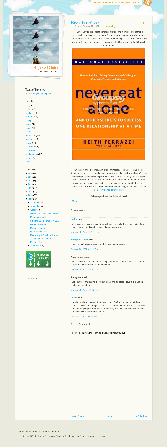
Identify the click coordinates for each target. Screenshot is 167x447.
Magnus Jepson (97, 436)
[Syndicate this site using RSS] (147, 4)
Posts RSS (107, 2)
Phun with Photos (38, 232)
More (74, 201)
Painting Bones (37, 228)
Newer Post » (77, 416)
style (28, 158)
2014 (30, 181)
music (29, 143)
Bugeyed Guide (46, 67)
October (34, 210)
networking (110, 26)
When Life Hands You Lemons (44, 213)
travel (29, 161)
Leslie (74, 297)
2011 (30, 191)
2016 (30, 177)
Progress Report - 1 (39, 217)
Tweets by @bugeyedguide (38, 93)
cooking (30, 113)
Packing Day (36, 242)
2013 (30, 184)
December (35, 202)
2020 (30, 173)
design (29, 120)
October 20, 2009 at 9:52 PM (84, 269)
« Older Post (142, 416)
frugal (29, 128)
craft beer (30, 116)
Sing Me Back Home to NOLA (44, 221)
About (136, 2)
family (29, 124)
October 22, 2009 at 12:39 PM (85, 317)
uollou (74, 219)
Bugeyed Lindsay (79, 239)
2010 (30, 195)
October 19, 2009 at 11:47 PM (85, 232)
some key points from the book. (109, 190)
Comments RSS (122, 2)
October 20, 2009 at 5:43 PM (84, 249)
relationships (32, 154)
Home (97, 2)
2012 (30, 188)
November (35, 206)
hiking (29, 131)
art (27, 105)
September (35, 246)
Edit (60, 431)
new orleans (32, 150)
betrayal (30, 109)
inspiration (31, 135)
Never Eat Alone (85, 22)
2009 (30, 199)
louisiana (30, 139)
